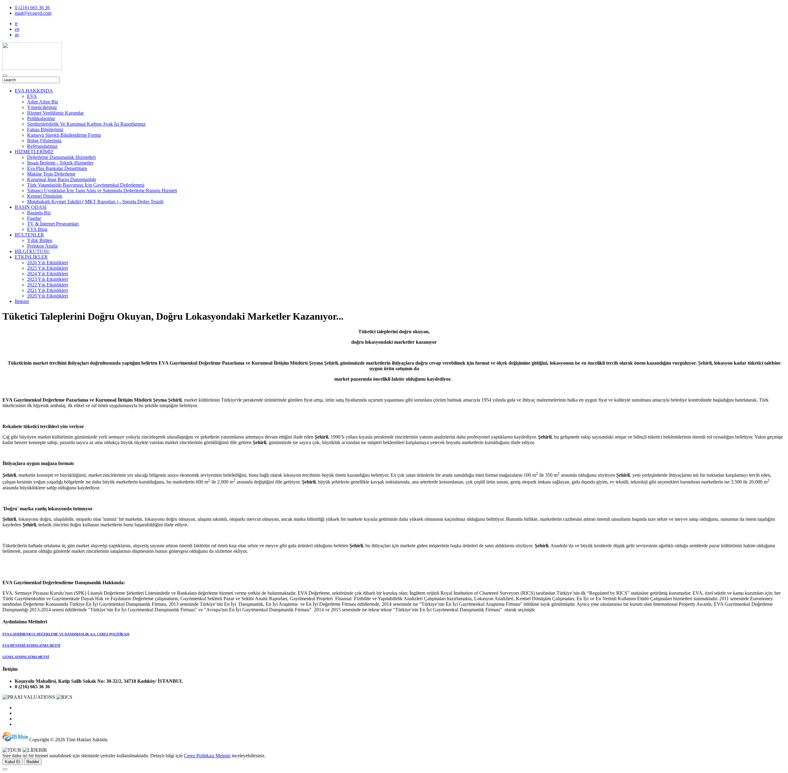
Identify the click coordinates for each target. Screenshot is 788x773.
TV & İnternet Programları (53, 223)
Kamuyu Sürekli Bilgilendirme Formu (64, 135)
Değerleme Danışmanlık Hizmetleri (61, 157)
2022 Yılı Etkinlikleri (47, 284)
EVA (32, 96)
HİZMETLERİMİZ (34, 151)
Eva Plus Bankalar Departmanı (57, 168)
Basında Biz (39, 212)
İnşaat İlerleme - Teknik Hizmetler (60, 162)
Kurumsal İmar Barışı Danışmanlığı (61, 179)
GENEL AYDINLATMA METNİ (25, 657)
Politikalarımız (41, 118)
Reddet (32, 761)
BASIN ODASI (30, 207)
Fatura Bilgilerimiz (45, 129)
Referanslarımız (42, 146)
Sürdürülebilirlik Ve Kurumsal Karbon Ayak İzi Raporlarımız (86, 124)
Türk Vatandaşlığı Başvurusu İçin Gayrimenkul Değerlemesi (85, 185)
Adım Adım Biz (42, 101)
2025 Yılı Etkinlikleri (47, 268)
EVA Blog (37, 229)
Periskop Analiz (42, 246)
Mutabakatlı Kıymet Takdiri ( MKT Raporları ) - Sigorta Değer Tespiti (95, 201)
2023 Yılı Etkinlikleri (47, 279)
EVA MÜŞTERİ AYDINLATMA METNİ (31, 645)
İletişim (22, 301)
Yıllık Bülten (39, 240)
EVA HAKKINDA (34, 90)
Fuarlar (34, 218)
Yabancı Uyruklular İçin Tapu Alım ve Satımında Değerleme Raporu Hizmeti (102, 190)
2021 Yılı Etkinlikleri (47, 290)
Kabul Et (12, 761)
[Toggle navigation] (4, 75)
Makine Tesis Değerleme (51, 173)
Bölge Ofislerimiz (44, 140)
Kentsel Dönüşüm (44, 196)
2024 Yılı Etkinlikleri (47, 273)
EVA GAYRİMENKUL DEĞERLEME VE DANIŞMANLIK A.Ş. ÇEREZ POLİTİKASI (65, 634)
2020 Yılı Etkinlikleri (47, 295)
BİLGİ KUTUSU (32, 251)
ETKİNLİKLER (31, 257)
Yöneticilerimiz (42, 107)
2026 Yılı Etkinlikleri (47, 262)
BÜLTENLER (29, 234)
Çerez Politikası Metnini (207, 755)
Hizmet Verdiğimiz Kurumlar (55, 112)
